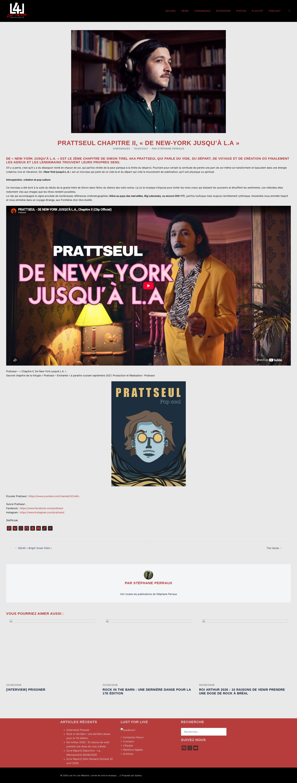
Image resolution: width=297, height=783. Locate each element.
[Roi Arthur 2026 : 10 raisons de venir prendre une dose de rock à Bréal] (244, 649)
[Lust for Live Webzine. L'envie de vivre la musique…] (17, 10)
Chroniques (202, 10)
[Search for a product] (289, 11)
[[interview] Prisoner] (52, 649)
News (185, 10)
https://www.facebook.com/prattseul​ (41, 508)
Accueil (170, 10)
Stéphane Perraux (171, 148)
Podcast (275, 10)
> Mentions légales (132, 749)
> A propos (127, 741)
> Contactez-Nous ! (132, 737)
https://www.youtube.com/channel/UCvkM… (54, 496)
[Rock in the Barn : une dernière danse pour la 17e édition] (148, 649)
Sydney (138, 775)
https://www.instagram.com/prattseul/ (42, 512)
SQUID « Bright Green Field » (35, 548)
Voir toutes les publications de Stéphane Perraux (148, 594)
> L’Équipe (127, 745)
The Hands (273, 548)
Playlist (257, 10)
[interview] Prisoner (25, 689)
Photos (241, 10)
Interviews (223, 10)
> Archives (127, 753)
